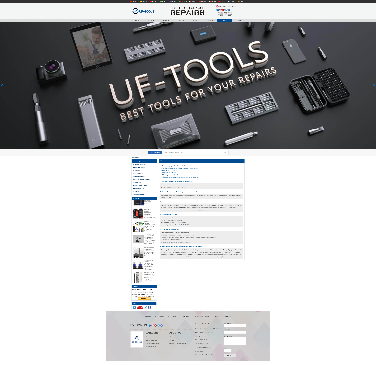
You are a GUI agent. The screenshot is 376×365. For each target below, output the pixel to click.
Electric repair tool (138, 167)
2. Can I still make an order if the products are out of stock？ (179, 168)
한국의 (232, 1)
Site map (185, 316)
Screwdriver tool (137, 164)
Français (213, 1)
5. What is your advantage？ (169, 175)
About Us (151, 20)
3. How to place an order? (169, 170)
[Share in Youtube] (220, 10)
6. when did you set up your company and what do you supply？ (180, 177)
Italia (241, 1)
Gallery (239, 20)
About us (172, 337)
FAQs (225, 20)
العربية (163, 1)
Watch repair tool (137, 188)
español (145, 1)
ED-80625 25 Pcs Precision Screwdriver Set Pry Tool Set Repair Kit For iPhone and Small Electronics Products (149, 220)
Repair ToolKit (136, 173)
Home (137, 20)
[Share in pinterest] (223, 10)
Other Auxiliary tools (138, 194)
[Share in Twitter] (226, 10)
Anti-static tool (137, 182)
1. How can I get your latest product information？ (176, 166)
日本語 (193, 1)
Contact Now (144, 298)
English (154, 1)
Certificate (210, 20)
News (195, 20)
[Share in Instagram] (217, 10)
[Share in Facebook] (229, 10)
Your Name (227, 323)
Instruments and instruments (141, 179)
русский (174, 1)
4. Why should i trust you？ (169, 172)
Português (184, 1)
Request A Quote (202, 316)
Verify (225, 348)
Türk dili (223, 1)
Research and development (178, 343)
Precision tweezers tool (139, 185)
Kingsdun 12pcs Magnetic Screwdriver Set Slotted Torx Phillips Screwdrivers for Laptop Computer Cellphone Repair (149, 258)
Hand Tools (136, 170)
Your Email (227, 329)
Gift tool (135, 191)
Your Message (228, 336)
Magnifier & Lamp (137, 176)
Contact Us (181, 20)
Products (166, 20)
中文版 (134, 1)
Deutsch (203, 1)
